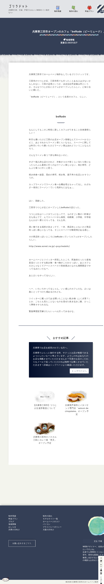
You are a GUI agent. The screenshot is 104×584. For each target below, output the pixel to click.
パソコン (46, 524)
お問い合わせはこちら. (22, 543)
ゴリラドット (18, 6)
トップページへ (79, 371)
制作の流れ (47, 516)
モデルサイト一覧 (50, 519)
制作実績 (12, 516)
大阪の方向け (48, 529)
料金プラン (13, 519)
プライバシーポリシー (52, 527)
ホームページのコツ (51, 521)
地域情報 (70, 40)
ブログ (11, 521)
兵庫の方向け (14, 529)
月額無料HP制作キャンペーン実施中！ (101, 570)
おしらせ (12, 527)
